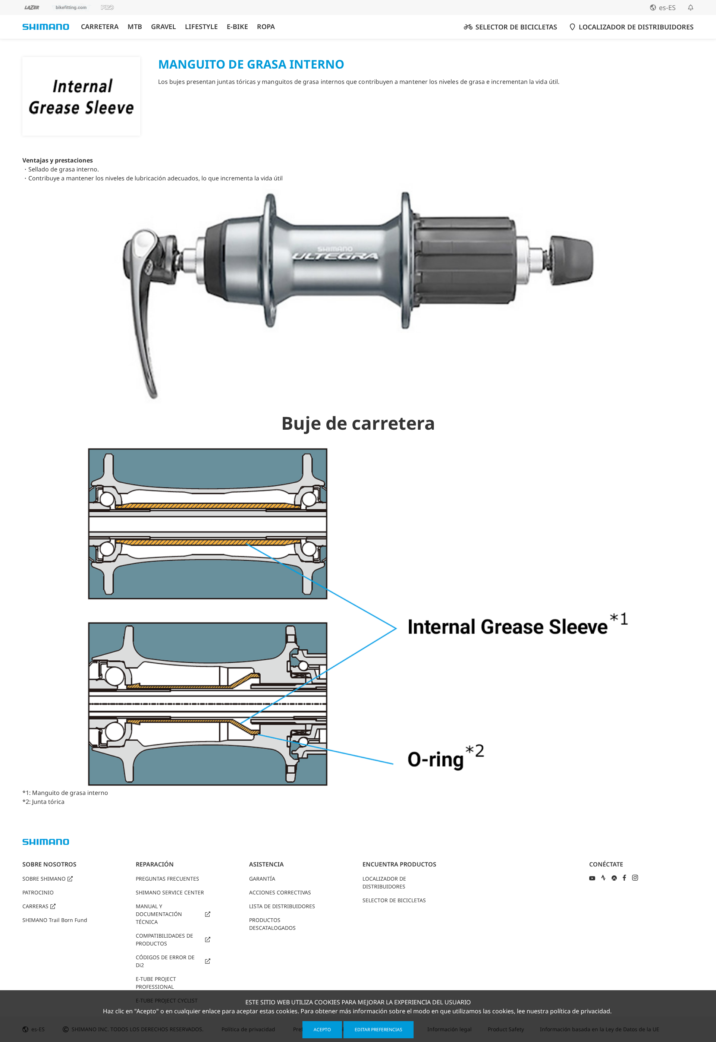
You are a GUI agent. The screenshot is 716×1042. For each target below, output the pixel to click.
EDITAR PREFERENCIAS (378, 1029)
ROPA (266, 26)
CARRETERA (100, 26)
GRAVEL (163, 26)
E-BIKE (237, 26)
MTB (135, 26)
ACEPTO (322, 1029)
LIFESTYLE (201, 26)
